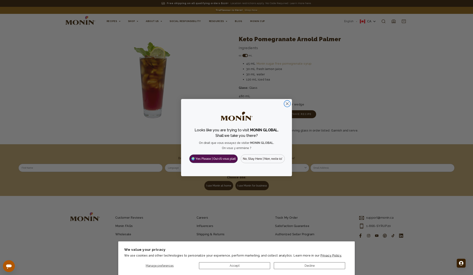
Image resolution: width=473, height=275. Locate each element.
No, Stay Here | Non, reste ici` (263, 158)
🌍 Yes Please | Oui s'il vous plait (213, 158)
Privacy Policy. (331, 255)
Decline (309, 265)
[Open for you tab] (461, 263)
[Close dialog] (287, 103)
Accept (235, 265)
